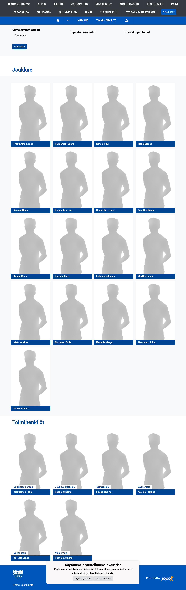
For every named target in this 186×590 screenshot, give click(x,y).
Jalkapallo (79, 4)
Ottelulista (19, 46)
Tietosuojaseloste (22, 584)
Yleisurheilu (109, 12)
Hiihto (58, 4)
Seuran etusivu (19, 4)
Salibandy (44, 12)
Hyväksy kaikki (83, 578)
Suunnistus (68, 12)
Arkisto (170, 12)
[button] (31, 115)
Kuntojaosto (129, 4)
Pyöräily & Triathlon (140, 12)
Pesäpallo (21, 12)
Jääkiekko (104, 4)
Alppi (42, 4)
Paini (174, 4)
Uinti (88, 12)
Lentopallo (155, 4)
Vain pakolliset (103, 578)
